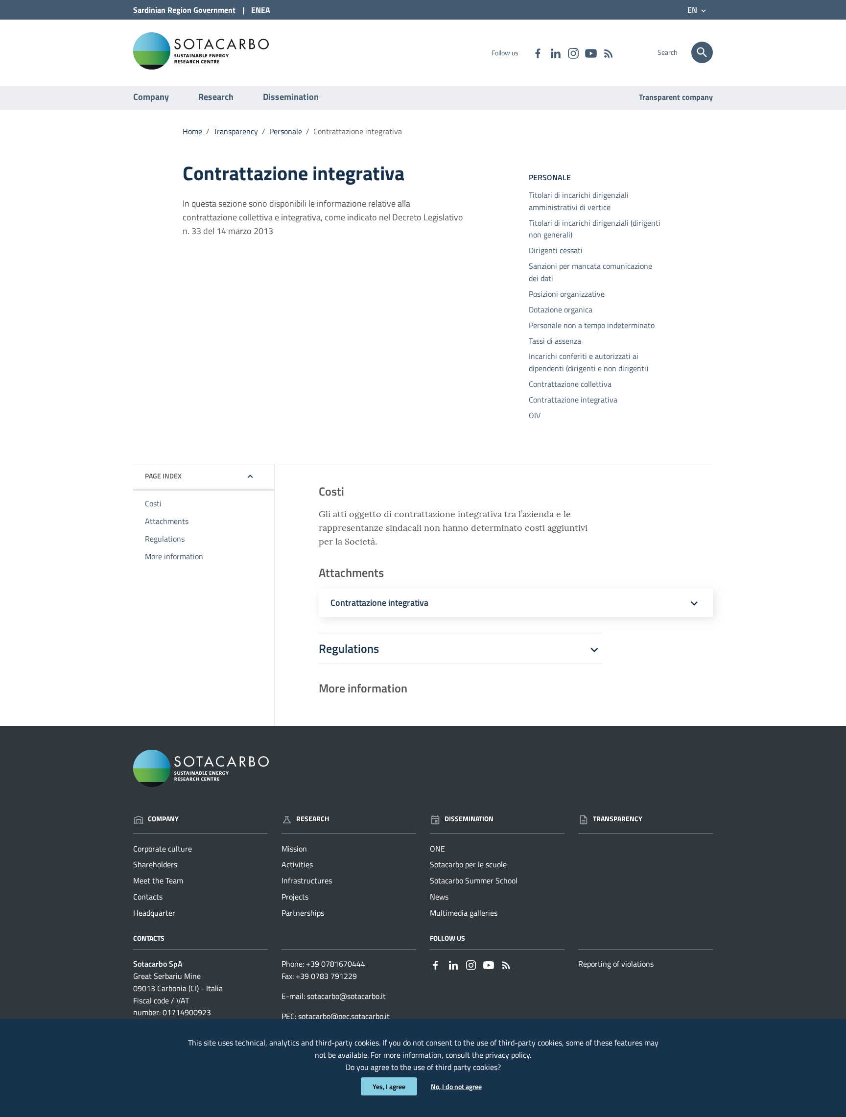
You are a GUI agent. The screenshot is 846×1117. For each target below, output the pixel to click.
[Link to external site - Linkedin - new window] (555, 52)
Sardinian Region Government (184, 10)
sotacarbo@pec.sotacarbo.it (344, 1016)
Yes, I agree (389, 1086)
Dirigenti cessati (556, 250)
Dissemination (291, 96)
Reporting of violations (616, 964)
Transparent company (676, 97)
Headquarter (154, 913)
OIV (534, 415)
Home (192, 131)
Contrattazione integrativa (573, 399)
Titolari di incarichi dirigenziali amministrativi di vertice (579, 201)
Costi (153, 503)
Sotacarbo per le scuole (468, 864)
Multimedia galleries (463, 913)
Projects (295, 897)
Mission (294, 849)
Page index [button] (163, 476)
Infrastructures (307, 880)
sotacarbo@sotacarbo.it (346, 996)
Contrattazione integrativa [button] (379, 602)
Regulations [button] (349, 648)
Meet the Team (158, 880)
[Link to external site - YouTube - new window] (590, 52)
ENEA (260, 10)
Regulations (165, 539)
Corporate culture (162, 849)
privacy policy (507, 1055)
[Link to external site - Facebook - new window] (537, 52)
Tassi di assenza (555, 341)
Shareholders (155, 864)
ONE (437, 849)
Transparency (235, 131)
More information (174, 556)
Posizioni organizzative (567, 294)
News (439, 897)
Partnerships (303, 913)
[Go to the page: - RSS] (608, 52)
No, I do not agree (456, 1086)
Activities (297, 864)
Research (216, 96)
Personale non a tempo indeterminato (592, 325)
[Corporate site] (201, 50)
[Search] (702, 52)
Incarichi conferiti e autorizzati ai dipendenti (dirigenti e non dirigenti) (588, 362)
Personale (285, 131)
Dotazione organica (560, 309)
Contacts (148, 897)
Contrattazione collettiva (570, 384)
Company (151, 96)
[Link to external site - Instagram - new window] (573, 52)
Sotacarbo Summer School (473, 880)
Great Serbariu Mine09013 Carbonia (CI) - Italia (178, 982)
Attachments (166, 521)
